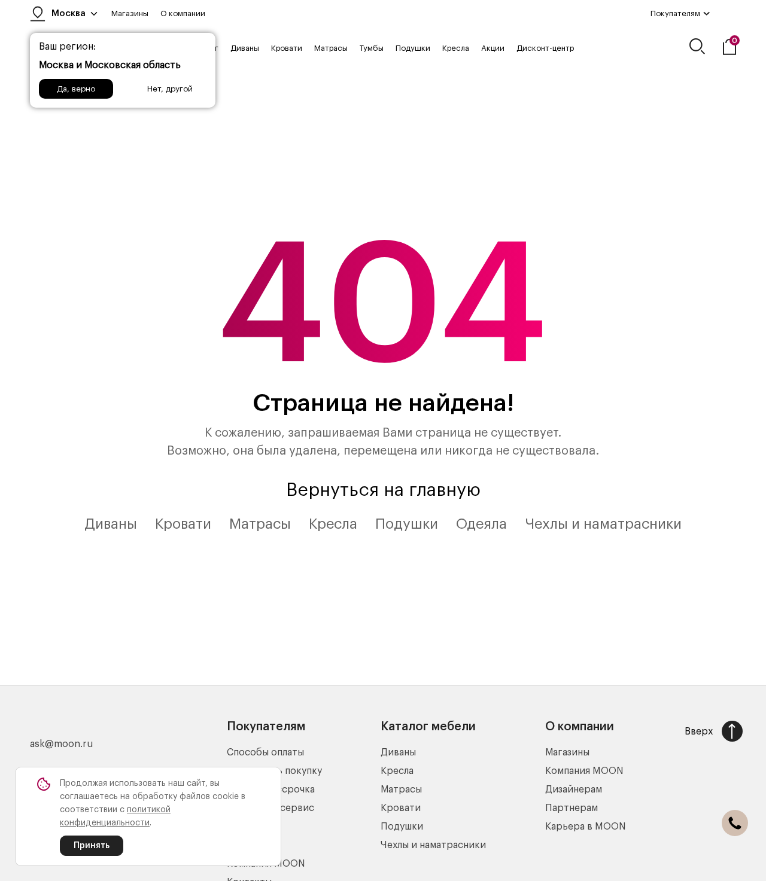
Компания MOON (584, 771)
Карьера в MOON (585, 826)
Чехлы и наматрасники (603, 524)
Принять (92, 846)
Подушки (413, 48)
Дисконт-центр (545, 48)
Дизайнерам (573, 789)
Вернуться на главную (383, 490)
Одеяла (481, 524)
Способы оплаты (265, 752)
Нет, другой (170, 89)
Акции (492, 48)
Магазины (129, 13)
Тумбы (372, 48)
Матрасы (331, 48)
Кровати (286, 48)
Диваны (244, 48)
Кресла (455, 48)
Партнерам (571, 808)
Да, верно (76, 89)
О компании (182, 13)
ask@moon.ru (61, 744)
